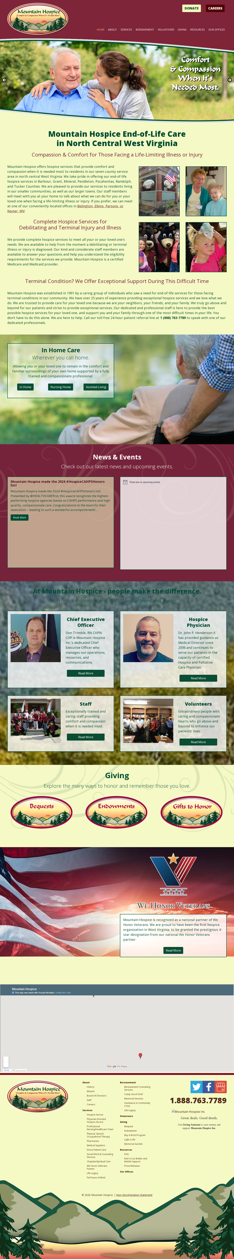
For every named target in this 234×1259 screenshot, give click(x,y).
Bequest (128, 1126)
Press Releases (132, 1165)
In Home (25, 387)
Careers (215, 8)
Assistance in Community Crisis (137, 1104)
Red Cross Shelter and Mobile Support (135, 1160)
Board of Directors (96, 1095)
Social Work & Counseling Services (100, 1156)
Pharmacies (93, 1141)
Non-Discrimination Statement (134, 1195)
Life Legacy (92, 1173)
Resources (197, 29)
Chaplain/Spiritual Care (99, 1161)
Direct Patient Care (96, 1149)
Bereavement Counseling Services (137, 1088)
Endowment (130, 1130)
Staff (89, 1100)
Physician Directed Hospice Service (96, 1121)
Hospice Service (95, 1114)
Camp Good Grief (133, 1094)
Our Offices (216, 29)
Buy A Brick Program (135, 1135)
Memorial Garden (133, 1143)
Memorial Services (133, 1098)
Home (100, 29)
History (90, 1086)
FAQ (126, 1154)
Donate (192, 8)
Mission (91, 1091)
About (112, 29)
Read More (19, 517)
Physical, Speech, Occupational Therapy (98, 1135)
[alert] (173, 482)
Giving (182, 29)
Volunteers (166, 29)
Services (126, 29)
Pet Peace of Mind (96, 1177)
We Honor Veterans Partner (97, 1167)
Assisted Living (96, 387)
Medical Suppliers (96, 1145)
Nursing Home (60, 387)
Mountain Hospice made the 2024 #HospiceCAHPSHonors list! (58, 483)
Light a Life (129, 1139)
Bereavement (145, 29)
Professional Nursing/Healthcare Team (100, 1128)
